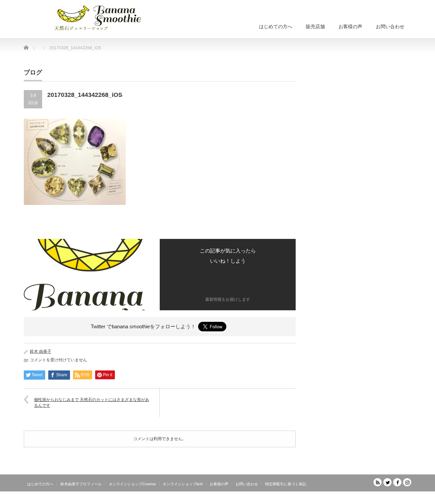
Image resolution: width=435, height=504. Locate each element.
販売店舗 (315, 26)
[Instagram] (407, 482)
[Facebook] (397, 482)
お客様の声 (350, 26)
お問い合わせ (390, 26)
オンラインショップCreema (132, 484)
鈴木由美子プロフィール (81, 484)
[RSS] (377, 482)
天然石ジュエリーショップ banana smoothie (370, 499)
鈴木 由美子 (40, 351)
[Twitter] (387, 482)
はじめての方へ (275, 26)
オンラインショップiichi (183, 484)
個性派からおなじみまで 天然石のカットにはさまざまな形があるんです (91, 402)
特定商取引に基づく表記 (285, 484)
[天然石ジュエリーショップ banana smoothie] (108, 17)
